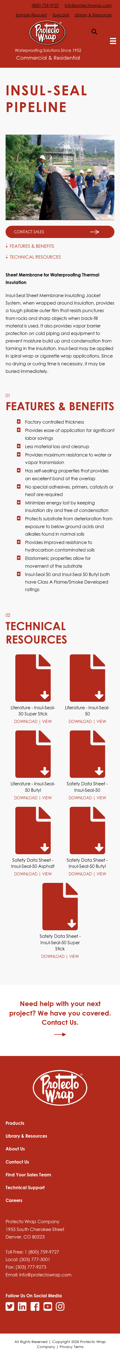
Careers (14, 1200)
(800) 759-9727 (45, 5)
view (47, 721)
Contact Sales (29, 231)
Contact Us (17, 1162)
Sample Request (31, 15)
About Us (15, 1149)
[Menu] (113, 41)
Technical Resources (35, 257)
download (26, 721)
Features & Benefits (32, 246)
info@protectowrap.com (88, 5)
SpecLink (60, 15)
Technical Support (25, 1187)
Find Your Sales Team (28, 1174)
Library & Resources (93, 15)
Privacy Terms (71, 1346)
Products (15, 1123)
